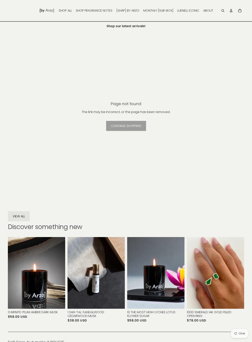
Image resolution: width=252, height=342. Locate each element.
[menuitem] (65, 10)
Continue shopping (126, 126)
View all (19, 216)
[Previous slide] (14, 273)
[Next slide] (59, 273)
